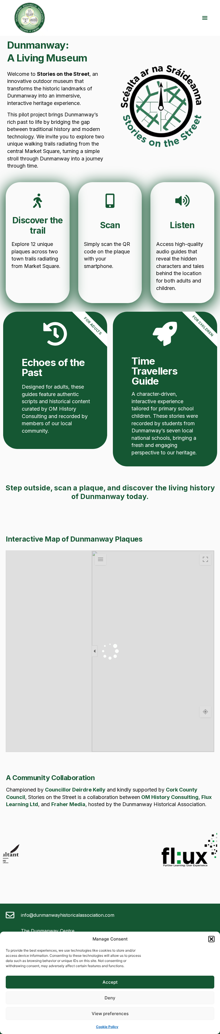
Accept (110, 982)
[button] (211, 939)
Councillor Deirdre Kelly (75, 790)
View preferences (110, 1013)
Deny (110, 998)
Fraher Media (68, 804)
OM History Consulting (169, 797)
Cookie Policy (107, 1027)
